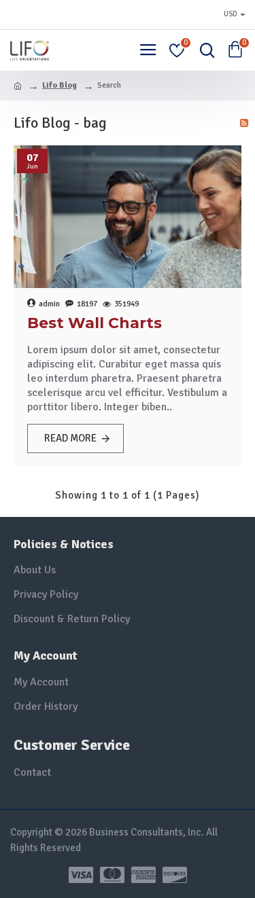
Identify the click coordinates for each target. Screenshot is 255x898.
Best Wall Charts (94, 323)
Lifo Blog (59, 85)
